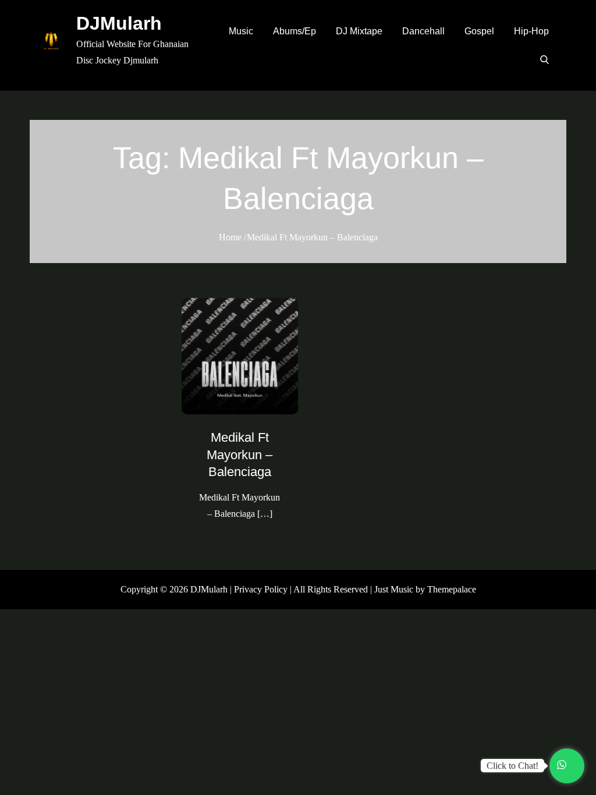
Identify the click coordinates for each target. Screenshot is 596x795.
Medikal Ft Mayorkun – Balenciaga (239, 454)
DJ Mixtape (359, 31)
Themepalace (451, 589)
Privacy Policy (261, 589)
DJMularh (119, 23)
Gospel (479, 31)
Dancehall (423, 31)
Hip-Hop (531, 31)
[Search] (544, 59)
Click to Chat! (512, 766)
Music (241, 31)
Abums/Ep (294, 31)
